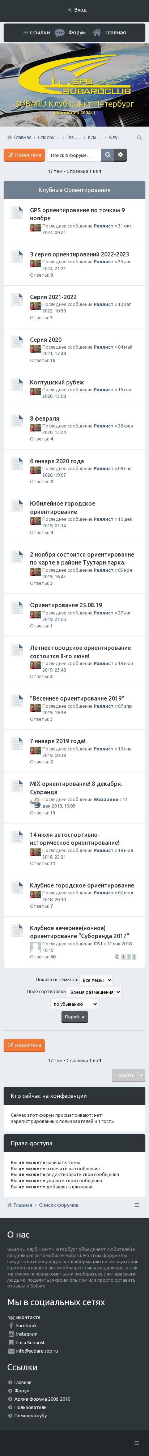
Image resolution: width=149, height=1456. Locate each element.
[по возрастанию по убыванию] (74, 1004)
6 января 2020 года (57, 461)
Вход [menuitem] (80, 10)
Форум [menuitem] (77, 32)
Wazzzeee (106, 799)
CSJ (98, 943)
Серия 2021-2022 (53, 297)
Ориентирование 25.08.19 (66, 605)
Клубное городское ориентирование (82, 885)
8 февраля (44, 418)
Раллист (104, 225)
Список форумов (59, 1205)
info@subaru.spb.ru (37, 1350)
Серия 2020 (45, 339)
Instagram (27, 1333)
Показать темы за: (57, 979)
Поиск (107, 155)
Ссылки (40, 32)
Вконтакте (28, 1317)
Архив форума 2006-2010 (42, 1398)
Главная (115, 32)
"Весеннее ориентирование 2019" (77, 698)
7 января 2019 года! (57, 741)
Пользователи (30, 1407)
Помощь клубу (30, 1415)
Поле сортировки (47, 991)
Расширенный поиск (120, 155)
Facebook (26, 1325)
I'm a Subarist (30, 1342)
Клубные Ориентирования (75, 190)
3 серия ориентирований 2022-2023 (79, 254)
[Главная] (74, 92)
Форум (22, 1390)
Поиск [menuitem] (139, 137)
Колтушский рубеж (57, 382)
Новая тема (27, 154)
